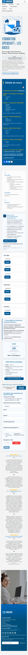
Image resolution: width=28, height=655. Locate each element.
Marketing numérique (7, 10)
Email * (5, 415)
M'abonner (22, 643)
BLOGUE (4, 4)
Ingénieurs (4, 6)
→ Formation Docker (8, 157)
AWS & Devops (13, 6)
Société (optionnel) (8, 421)
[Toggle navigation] (25, 2)
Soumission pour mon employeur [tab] (9, 387)
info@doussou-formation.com (13, 244)
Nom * (5, 409)
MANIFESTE (11, 4)
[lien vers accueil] (7, 612)
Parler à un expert (10, 241)
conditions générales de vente (19, 434)
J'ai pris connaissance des (14, 435)
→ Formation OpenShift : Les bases (12, 151)
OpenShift (21, 90)
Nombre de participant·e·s (11, 427)
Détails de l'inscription (10, 73)
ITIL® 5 (10, 8)
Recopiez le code (8, 440)
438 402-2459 (6, 246)
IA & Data (4, 8)
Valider (6, 447)
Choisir (7, 262)
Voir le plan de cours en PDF (13, 376)
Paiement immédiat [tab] (21, 387)
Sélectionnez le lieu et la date (11, 403)
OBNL (18, 4)
